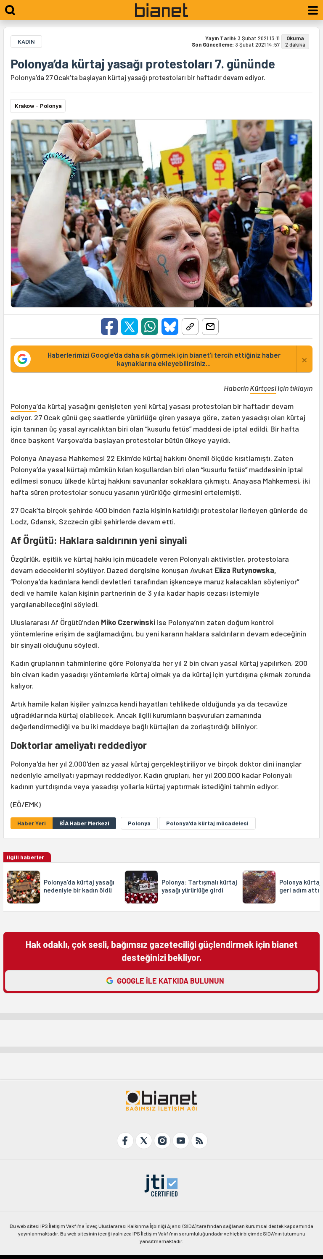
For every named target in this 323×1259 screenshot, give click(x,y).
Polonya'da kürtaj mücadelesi (207, 823)
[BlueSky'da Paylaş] (170, 326)
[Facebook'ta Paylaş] (109, 326)
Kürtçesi (263, 388)
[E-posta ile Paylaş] (210, 326)
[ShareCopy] (190, 326)
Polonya (24, 406)
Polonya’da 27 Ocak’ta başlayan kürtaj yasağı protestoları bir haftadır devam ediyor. (138, 77)
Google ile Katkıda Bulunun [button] (170, 980)
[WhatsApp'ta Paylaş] (149, 326)
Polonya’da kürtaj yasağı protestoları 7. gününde (143, 63)
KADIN (26, 41)
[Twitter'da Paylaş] (129, 326)
